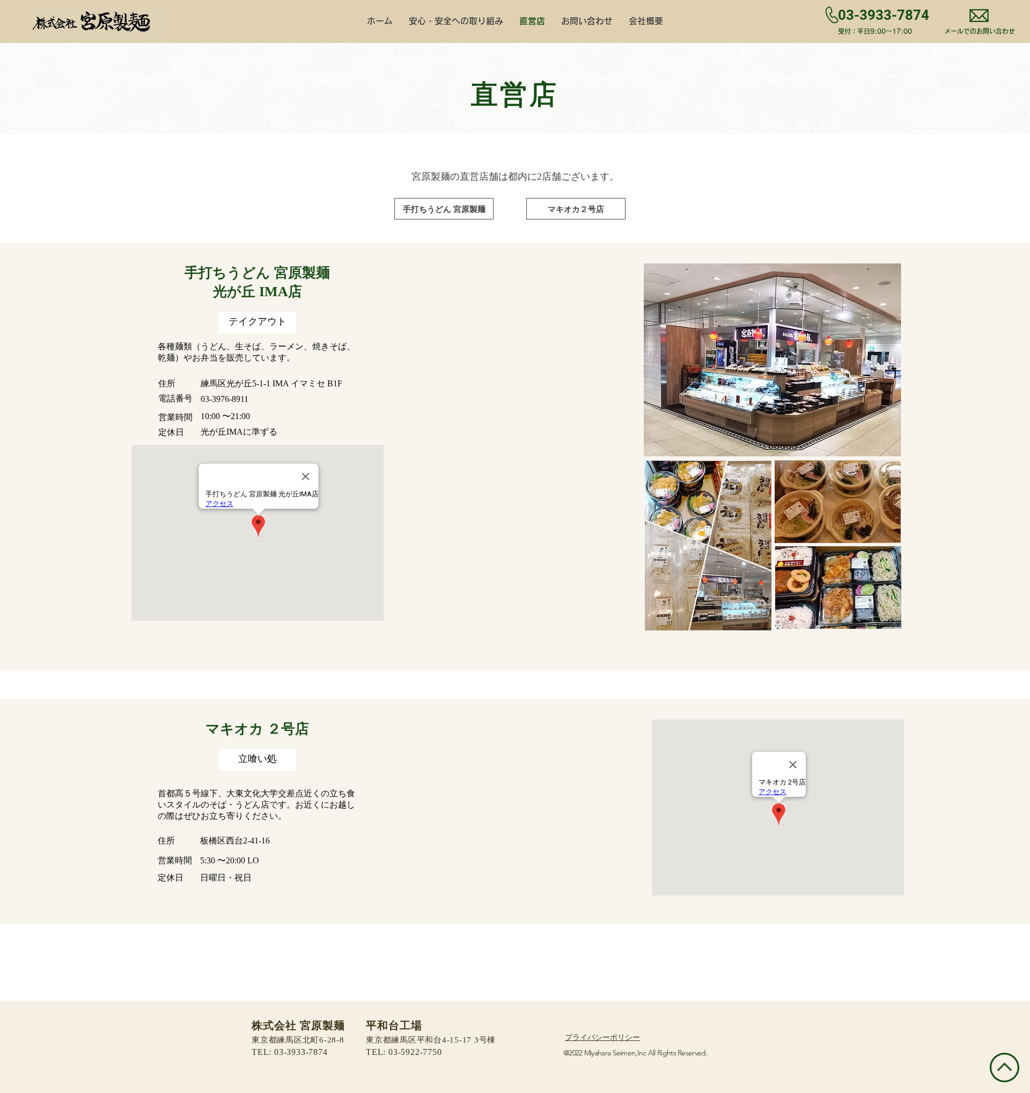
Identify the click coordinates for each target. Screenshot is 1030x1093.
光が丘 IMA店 (257, 292)
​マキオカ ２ (243, 729)
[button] (257, 322)
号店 (295, 729)
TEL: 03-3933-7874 (290, 1052)
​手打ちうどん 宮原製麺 (257, 273)
